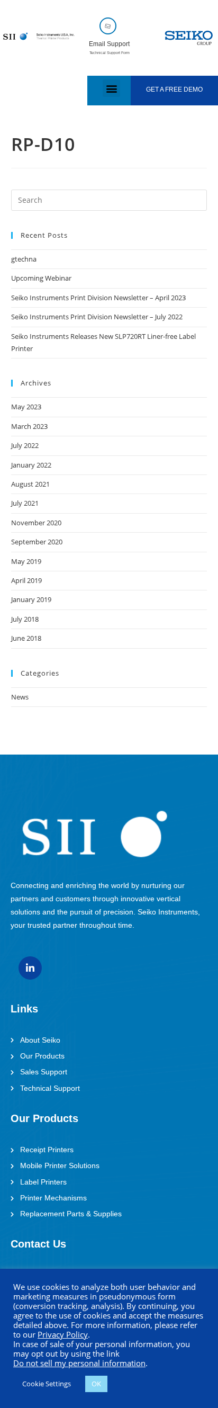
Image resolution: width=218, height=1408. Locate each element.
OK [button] (96, 1383)
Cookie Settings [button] (46, 1383)
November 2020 (36, 522)
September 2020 (36, 541)
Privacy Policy (63, 1334)
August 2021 (30, 484)
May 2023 (26, 406)
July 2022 (25, 445)
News (20, 697)
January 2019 (31, 599)
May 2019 (26, 561)
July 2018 (25, 619)
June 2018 (26, 638)
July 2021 (25, 503)
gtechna (24, 259)
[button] (111, 88)
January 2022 (31, 465)
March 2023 (29, 426)
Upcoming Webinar (41, 278)
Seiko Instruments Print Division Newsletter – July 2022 (97, 316)
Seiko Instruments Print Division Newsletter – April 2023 (98, 297)
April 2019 (26, 580)
